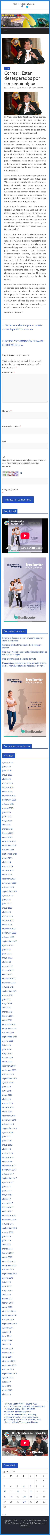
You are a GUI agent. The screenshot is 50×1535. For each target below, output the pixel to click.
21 (31, 1496)
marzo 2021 (7, 1012)
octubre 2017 (8, 1174)
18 (11, 1496)
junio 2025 (6, 816)
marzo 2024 (7, 866)
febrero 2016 (7, 1253)
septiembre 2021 (9, 991)
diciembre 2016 (8, 1215)
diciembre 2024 (8, 841)
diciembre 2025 (8, 795)
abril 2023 (6, 912)
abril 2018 (6, 1149)
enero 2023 (7, 924)
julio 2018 (6, 1136)
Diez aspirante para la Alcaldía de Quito (19, 659)
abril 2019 (6, 1099)
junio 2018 (6, 1140)
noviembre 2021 (9, 982)
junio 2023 (6, 903)
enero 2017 (7, 1211)
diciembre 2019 (8, 1066)
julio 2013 (6, 1382)
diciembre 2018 (8, 1115)
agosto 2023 (7, 895)
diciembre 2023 (8, 878)
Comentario (8, 372)
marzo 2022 (7, 966)
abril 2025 (6, 824)
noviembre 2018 (9, 1120)
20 (24, 1496)
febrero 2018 (7, 1157)
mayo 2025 (7, 820)
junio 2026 (6, 770)
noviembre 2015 (9, 1265)
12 (18, 1491)
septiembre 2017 (9, 1178)
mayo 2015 (7, 1290)
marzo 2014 (7, 1348)
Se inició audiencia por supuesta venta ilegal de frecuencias (22, 327)
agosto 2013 (7, 1377)
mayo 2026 (7, 775)
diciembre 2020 (8, 1024)
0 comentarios (37, 88)
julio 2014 (6, 1332)
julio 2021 (6, 999)
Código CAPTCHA (10, 489)
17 (5, 1496)
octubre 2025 (8, 804)
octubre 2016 (8, 1224)
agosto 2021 (7, 995)
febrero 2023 (7, 920)
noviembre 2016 (9, 1219)
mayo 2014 (7, 1340)
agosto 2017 (7, 1182)
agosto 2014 (7, 1327)
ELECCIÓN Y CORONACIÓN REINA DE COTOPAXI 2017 (22, 343)
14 (31, 1491)
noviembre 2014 (9, 1315)
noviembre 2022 (9, 933)
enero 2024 (7, 874)
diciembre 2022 (8, 928)
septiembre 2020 (9, 1036)
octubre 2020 (8, 1032)
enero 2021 (7, 1020)
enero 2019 (7, 1111)
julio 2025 (6, 812)
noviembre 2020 (9, 1028)
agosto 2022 (7, 945)
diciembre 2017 (8, 1165)
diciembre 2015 (8, 1261)
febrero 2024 (7, 870)
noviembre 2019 (9, 1070)
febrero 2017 (7, 1207)
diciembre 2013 (8, 1361)
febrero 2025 (7, 833)
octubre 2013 (8, 1369)
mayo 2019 (7, 1095)
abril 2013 (6, 1394)
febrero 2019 (7, 1107)
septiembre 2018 (9, 1128)
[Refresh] (21, 472)
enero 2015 (7, 1307)
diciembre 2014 (8, 1311)
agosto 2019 (7, 1082)
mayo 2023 (7, 908)
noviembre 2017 (9, 1169)
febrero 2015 (7, 1303)
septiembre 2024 (9, 854)
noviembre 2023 (9, 883)
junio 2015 (6, 1286)
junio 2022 (6, 953)
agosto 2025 (7, 808)
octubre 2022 (8, 937)
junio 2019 (6, 1090)
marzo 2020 (7, 1057)
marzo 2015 (7, 1298)
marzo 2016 (7, 1248)
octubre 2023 (8, 887)
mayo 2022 (7, 957)
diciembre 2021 (8, 978)
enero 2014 (7, 1357)
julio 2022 (6, 949)
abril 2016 (6, 1244)
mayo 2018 (7, 1145)
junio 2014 (6, 1336)
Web (4, 441)
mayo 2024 (7, 858)
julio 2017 (6, 1186)
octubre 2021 (8, 987)
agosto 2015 (7, 1278)
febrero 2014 (7, 1352)
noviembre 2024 (9, 845)
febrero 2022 (7, 970)
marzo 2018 (7, 1153)
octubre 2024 (8, 849)
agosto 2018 (7, 1132)
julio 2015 (6, 1282)
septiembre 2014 (9, 1323)
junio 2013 (6, 1386)
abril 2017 (6, 1199)
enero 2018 (7, 1161)
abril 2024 (6, 862)
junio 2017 (6, 1190)
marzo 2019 (7, 1103)
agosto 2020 (7, 1041)
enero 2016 (7, 1257)
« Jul (4, 1514)
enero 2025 (7, 837)
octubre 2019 (8, 1074)
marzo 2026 (7, 783)
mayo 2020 (7, 1053)
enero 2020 (7, 1061)
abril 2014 (6, 1344)
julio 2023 (6, 899)
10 (5, 1491)
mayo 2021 (7, 1003)
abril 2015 (6, 1294)
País (7, 68)
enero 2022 (7, 974)
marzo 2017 (7, 1203)
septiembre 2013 (9, 1373)
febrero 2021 (7, 1016)
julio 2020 (6, 1045)
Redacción (24, 88)
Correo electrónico (11, 426)
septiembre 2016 (9, 1228)
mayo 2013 (7, 1390)
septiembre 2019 (9, 1078)
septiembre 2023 (9, 891)
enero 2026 (7, 791)
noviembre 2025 (9, 799)
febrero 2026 (7, 787)
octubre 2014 (8, 1319)
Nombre (6, 411)
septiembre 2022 (9, 941)
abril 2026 (6, 779)
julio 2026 (6, 766)
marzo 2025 (7, 829)
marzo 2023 (7, 916)
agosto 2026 (7, 762)
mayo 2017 (7, 1194)
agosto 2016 (7, 1232)
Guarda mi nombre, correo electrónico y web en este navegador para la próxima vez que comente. (24, 463)
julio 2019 (6, 1086)
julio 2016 (6, 1236)
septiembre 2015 (9, 1273)
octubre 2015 (8, 1269)
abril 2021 (6, 1007)
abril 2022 (6, 962)
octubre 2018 (8, 1124)
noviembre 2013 (9, 1365)
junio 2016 (6, 1240)
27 (24, 1501)
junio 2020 (6, 1049)
